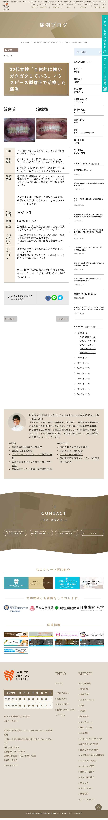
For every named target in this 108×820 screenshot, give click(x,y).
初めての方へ (43, 6)
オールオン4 (85, 788)
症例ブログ (30, 42)
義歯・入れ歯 (86, 727)
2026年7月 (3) (88, 337)
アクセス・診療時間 (83, 6)
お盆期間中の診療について (82, 170)
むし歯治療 (85, 683)
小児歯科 (84, 733)
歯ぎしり (84, 782)
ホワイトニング (87, 699)
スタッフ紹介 (68, 6)
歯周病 (83, 711)
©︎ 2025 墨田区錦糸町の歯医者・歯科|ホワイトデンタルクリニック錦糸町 (54, 813)
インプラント (86, 722)
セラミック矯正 (87, 766)
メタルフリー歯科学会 (71, 450)
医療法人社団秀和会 (22, 450)
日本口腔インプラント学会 (74, 447)
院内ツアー (62, 698)
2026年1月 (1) (88, 353)
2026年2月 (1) (88, 349)
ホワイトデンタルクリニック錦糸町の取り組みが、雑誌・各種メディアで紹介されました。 (88, 232)
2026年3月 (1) (88, 345)
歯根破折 (84, 793)
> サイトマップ (11, 765)
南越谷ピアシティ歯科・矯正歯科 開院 (32, 469)
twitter (60, 297)
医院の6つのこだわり (66, 709)
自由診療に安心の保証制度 (92, 755)
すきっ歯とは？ (87, 777)
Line (54, 297)
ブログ (104, 6)
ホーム (33, 6)
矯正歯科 (84, 716)
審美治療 (84, 694)
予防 (82, 705)
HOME (23, 42)
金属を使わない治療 (89, 749)
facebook (48, 298)
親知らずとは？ (87, 771)
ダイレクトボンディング (91, 738)
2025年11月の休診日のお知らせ (85, 294)
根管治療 (84, 688)
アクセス (61, 715)
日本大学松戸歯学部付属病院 (27, 447)
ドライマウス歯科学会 (71, 454)
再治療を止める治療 (89, 744)
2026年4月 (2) (88, 341)
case (10, 50)
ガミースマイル (87, 799)
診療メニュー (56, 6)
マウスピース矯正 (88, 760)
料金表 (96, 6)
